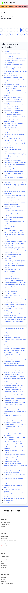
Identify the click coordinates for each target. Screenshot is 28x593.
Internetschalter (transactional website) (14, 420)
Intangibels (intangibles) (10, 293)
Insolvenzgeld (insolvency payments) (13, 276)
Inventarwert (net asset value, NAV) (13, 441)
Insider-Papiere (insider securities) (13, 262)
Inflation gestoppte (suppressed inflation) (15, 155)
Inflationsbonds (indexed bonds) (12, 160)
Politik (3, 558)
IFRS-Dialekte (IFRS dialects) (11, 75)
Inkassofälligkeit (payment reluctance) (14, 247)
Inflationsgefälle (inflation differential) (13, 171)
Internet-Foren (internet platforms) (13, 415)
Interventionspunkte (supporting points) (14, 443)
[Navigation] (25, 2)
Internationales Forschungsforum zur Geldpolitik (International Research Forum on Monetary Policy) (15, 394)
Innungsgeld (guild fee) (10, 256)
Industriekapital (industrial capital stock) (14, 142)
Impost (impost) (8, 118)
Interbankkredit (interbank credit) (12, 302)
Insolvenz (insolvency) (9, 271)
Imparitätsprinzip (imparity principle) (13, 110)
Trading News (5, 556)
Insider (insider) (8, 258)
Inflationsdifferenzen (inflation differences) (15, 162)
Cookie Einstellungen (7, 543)
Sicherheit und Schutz (7, 542)
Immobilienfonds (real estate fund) (13, 99)
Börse (2, 561)
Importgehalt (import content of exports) (14, 116)
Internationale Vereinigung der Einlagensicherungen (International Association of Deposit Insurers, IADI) (13, 370)
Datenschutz (4, 538)
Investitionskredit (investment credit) (13, 457)
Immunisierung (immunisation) (12, 108)
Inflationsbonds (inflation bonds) (12, 187)
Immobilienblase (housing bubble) (13, 97)
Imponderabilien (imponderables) (13, 114)
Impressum (4, 581)
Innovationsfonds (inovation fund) (12, 254)
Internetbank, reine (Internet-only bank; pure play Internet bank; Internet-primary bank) (15, 411)
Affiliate (3, 526)
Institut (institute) (8, 287)
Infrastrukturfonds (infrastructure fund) (14, 221)
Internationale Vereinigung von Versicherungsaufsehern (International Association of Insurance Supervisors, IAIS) (15, 376)
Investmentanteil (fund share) (11, 461)
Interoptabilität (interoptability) (12, 422)
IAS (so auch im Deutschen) (11, 56)
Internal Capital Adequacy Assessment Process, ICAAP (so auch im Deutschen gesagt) (14, 330)
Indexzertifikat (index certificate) (12, 138)
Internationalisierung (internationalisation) (15, 398)
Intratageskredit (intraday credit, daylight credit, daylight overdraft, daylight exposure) (15, 426)
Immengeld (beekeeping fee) (11, 84)
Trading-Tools (5, 524)
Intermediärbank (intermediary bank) (13, 321)
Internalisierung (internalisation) (12, 337)
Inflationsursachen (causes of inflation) (14, 189)
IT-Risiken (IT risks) (8, 500)
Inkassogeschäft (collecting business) (14, 249)
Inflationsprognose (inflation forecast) (14, 177)
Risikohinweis (5, 536)
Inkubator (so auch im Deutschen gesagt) (15, 250)
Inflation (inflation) (8, 147)
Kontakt (3, 579)
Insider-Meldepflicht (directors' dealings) (14, 260)
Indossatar (6, 51)
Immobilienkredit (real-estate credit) (13, 105)
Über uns (3, 577)
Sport (2, 563)
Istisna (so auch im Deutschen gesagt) (14, 498)
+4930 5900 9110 (13, 515)
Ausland (3, 567)
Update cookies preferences (7, 592)
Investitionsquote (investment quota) (13, 459)
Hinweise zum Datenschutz (8, 540)
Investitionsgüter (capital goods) (12, 456)
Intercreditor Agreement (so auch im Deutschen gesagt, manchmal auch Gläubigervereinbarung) (13, 313)
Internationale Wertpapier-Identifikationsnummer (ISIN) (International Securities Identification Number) (15, 382)
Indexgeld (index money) (10, 129)
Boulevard (4, 565)
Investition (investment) (10, 444)
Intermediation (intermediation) (12, 323)
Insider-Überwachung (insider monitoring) (15, 263)
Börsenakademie (5, 522)
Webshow (6, 545)
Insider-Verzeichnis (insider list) (12, 269)
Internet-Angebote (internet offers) (13, 404)
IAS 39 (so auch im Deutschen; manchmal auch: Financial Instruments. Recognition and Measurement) (15, 60)
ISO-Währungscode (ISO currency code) (14, 496)
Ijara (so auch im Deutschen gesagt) (13, 77)
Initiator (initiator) (8, 245)
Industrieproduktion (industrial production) (15, 143)
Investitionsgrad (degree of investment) (14, 454)
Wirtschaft (4, 560)
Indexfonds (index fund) (10, 127)
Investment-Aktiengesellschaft (12, 53)
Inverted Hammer (8, 502)
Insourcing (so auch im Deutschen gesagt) (15, 282)
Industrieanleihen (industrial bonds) (13, 140)
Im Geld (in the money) (10, 82)
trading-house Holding (7, 583)
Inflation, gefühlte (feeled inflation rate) (14, 153)
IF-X (4, 55)
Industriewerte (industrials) (11, 145)
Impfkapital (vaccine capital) (11, 112)
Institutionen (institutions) (10, 291)
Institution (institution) (9, 289)
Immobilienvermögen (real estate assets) (14, 106)
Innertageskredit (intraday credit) (12, 252)
